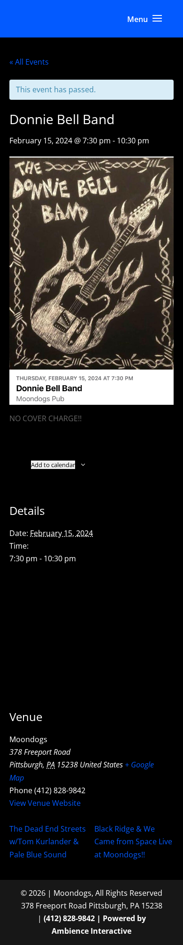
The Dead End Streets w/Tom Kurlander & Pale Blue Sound (47, 841)
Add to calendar (53, 465)
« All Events (29, 62)
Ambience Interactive (91, 931)
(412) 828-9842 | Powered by (95, 918)
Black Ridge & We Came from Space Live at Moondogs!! (133, 841)
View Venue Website (45, 803)
